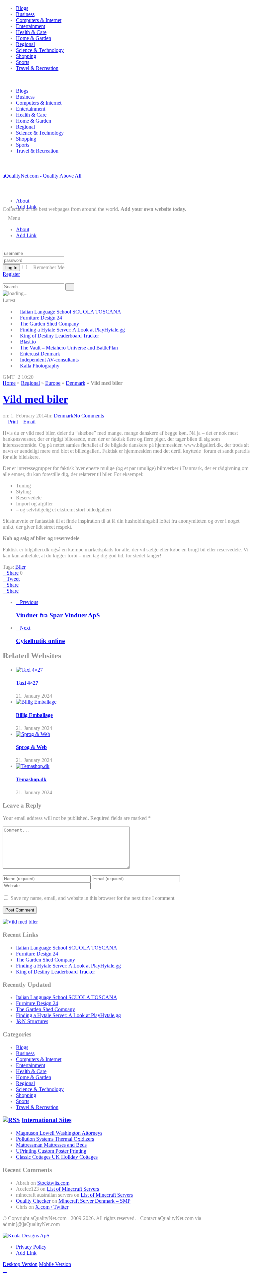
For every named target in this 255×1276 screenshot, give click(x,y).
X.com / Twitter (51, 1207)
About (22, 201)
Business (25, 14)
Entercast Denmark (40, 353)
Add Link (26, 207)
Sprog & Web (31, 747)
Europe (52, 383)
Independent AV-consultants (49, 359)
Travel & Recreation (37, 68)
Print (13, 421)
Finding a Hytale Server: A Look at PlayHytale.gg (72, 329)
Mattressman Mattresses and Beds (51, 1145)
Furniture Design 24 (41, 317)
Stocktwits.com (53, 1183)
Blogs (22, 8)
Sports (22, 62)
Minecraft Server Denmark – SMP (94, 1201)
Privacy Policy (31, 1247)
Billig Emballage (34, 715)
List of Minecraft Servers (73, 1189)
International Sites (46, 1119)
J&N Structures (32, 1021)
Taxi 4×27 (27, 683)
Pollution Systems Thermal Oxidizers (55, 1139)
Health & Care (31, 32)
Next (25, 628)
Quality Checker (33, 1201)
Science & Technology (40, 50)
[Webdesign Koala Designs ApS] (26, 1235)
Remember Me (48, 267)
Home (9, 383)
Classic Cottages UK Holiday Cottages (57, 1157)
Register (11, 274)
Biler (20, 567)
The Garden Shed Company (49, 323)
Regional (25, 44)
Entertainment (30, 26)
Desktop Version (20, 1264)
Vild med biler (35, 399)
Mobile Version (55, 1264)
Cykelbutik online (40, 640)
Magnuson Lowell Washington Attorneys (59, 1133)
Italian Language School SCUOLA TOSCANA (70, 312)
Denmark (75, 383)
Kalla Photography (39, 365)
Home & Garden (33, 38)
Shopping (26, 56)
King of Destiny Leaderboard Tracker (59, 335)
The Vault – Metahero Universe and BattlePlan (69, 347)
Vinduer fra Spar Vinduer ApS (58, 615)
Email (29, 421)
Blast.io (28, 341)
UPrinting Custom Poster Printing (51, 1151)
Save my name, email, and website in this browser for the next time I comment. (93, 898)
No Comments (88, 415)
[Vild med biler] (20, 922)
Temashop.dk (31, 779)
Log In (11, 267)
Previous (29, 602)
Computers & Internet (38, 20)
